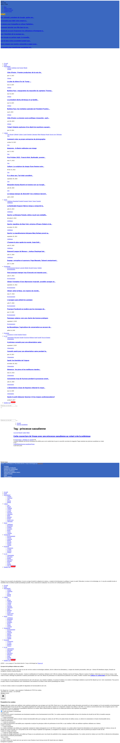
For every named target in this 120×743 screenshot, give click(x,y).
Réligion (9, 561)
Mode (28, 432)
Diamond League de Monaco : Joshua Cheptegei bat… (26, 251)
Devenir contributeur (9, 470)
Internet (9, 537)
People (9, 518)
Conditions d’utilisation (10, 467)
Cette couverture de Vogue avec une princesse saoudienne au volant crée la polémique (51, 436)
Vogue (33, 444)
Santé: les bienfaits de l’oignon (18, 360)
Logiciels (9, 539)
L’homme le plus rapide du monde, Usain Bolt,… (24, 242)
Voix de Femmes (11, 565)
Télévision (10, 521)
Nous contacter (8, 476)
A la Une (15, 432)
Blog (5, 7)
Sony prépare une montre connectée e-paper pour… (19, 44)
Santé (8, 562)
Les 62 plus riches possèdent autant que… (16, 41)
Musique (9, 517)
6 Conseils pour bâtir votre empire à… (14, 21)
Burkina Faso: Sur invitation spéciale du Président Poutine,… (28, 109)
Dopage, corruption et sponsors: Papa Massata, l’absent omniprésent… (32, 260)
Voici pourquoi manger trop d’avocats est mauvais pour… (27, 272)
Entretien (9, 512)
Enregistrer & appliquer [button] (7, 741)
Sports (5, 199)
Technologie (7, 266)
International (7, 66)
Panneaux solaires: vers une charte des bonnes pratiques (27, 318)
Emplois (9, 551)
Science (9, 543)
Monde (9, 502)
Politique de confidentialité (11, 469)
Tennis (9, 531)
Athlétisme (10, 202)
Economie (6, 333)
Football (9, 527)
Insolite (9, 558)
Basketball (10, 526)
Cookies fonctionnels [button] (6, 715)
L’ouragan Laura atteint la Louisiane (19, 300)
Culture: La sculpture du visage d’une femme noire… (25, 166)
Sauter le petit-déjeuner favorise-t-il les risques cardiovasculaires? (31, 397)
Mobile (9, 540)
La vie (5, 336)
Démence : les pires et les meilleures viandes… (23, 369)
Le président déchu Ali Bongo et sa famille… (22, 100)
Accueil (6, 63)
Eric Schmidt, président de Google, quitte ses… (17, 17)
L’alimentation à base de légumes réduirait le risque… (26, 388)
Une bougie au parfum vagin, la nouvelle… (15, 37)
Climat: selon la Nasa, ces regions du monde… (23, 291)
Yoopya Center (8, 8)
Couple (9, 511)
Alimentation (10, 339)
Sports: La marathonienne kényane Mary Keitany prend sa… (28, 233)
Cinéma (9, 509)
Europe (9, 501)
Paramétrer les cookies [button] (7, 691)
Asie (8, 499)
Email (5, 65)
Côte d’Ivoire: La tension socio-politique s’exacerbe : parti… (28, 118)
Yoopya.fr (40, 463)
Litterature (9, 514)
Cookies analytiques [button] (6, 725)
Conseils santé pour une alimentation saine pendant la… (27, 351)
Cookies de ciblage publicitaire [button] (8, 731)
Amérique (9, 498)
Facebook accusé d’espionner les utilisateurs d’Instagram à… (22, 31)
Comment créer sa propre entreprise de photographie (26, 139)
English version (8, 11)
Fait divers (10, 559)
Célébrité (9, 508)
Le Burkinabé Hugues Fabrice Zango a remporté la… (25, 206)
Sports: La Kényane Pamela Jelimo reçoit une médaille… (27, 215)
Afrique (9, 69)
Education (9, 556)
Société (9, 564)
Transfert (9, 533)
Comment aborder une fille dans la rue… (15, 27)
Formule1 (9, 528)
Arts (8, 136)
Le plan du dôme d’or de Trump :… (19, 81)
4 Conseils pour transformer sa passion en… (16, 47)
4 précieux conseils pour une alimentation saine (24, 342)
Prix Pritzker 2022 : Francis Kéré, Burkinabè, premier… (26, 157)
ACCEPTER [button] (16, 691)
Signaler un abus (8, 473)
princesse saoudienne (25, 444)
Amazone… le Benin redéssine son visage (22, 148)
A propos (6, 466)
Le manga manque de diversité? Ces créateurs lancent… (27, 194)
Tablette (9, 545)
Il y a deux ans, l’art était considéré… (20, 175)
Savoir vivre (10, 520)
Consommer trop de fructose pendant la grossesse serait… (28, 379)
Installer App (9, 402)
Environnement (11, 269)
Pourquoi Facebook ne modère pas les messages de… (26, 309)
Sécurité (9, 542)
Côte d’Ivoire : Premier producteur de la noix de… (24, 72)
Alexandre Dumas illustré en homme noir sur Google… (26, 185)
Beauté (20, 432)
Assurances (10, 548)
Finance (9, 552)
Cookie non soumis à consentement (12, 711)
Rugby (9, 530)
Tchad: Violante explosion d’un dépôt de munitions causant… (29, 127)
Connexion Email (8, 10)
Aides (5, 475)
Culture (6, 133)
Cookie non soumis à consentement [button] (10, 709)
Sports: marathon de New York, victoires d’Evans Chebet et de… (29, 224)
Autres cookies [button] (4, 737)
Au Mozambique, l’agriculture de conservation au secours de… (29, 327)
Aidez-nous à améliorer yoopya (12, 472)
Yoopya (17, 439)
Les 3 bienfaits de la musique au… (13, 34)
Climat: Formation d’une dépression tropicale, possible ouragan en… (31, 282)
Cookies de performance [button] (7, 720)
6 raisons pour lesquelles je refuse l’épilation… (17, 24)
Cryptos (9, 549)
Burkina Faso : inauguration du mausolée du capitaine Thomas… (29, 91)
